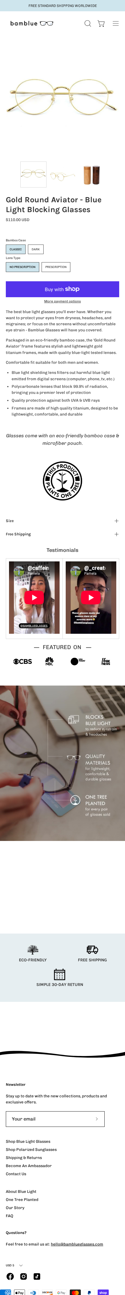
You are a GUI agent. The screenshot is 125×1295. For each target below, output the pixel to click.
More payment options (62, 301)
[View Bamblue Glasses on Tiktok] (37, 1276)
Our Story (15, 1207)
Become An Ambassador (29, 1165)
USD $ (10, 1265)
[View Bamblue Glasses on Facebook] (10, 1276)
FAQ (9, 1215)
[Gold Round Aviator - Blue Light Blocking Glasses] (33, 174)
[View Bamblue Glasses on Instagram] (23, 1276)
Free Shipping (18, 534)
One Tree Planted (22, 1199)
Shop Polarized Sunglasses (31, 1149)
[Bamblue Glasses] (32, 23)
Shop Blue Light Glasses (28, 1141)
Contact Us (16, 1173)
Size (10, 521)
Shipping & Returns (24, 1157)
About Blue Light (21, 1191)
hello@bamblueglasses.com (77, 1244)
